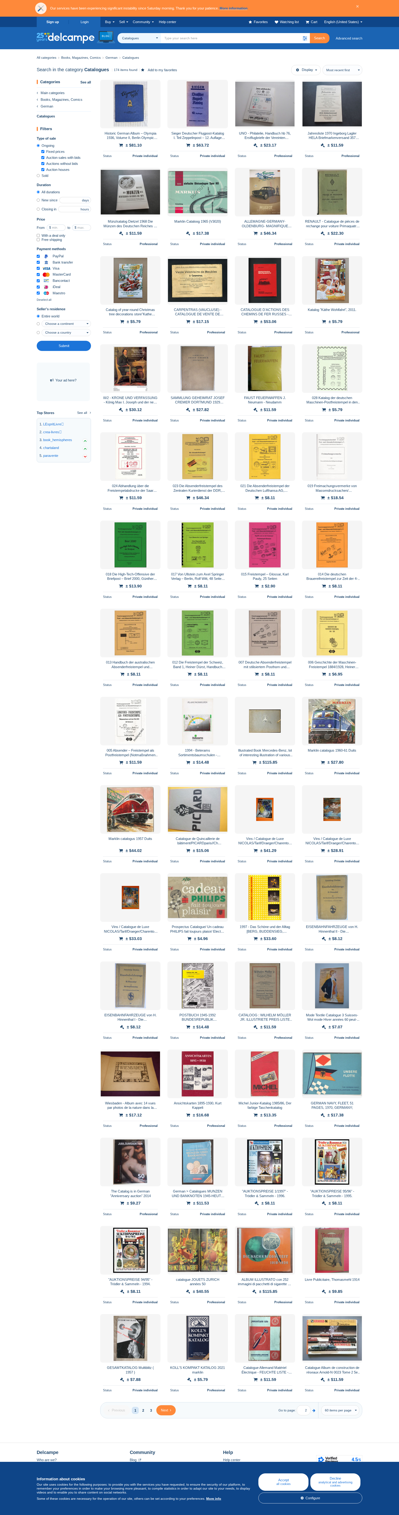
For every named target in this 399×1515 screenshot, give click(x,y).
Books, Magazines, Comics (61, 99)
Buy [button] (108, 22)
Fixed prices (55, 152)
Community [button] (141, 22)
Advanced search (349, 38)
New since (49, 200)
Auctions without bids (62, 164)
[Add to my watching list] (154, 85)
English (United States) (341, 22)
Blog (133, 1460)
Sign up (52, 22)
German (47, 106)
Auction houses (58, 170)
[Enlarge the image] (130, 104)
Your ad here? (65, 380)
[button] (305, 38)
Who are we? (47, 1460)
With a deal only (53, 235)
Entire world (50, 316)
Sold (45, 176)
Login (85, 22)
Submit (64, 346)
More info (213, 1498)
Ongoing (48, 146)
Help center (231, 1460)
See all (85, 82)
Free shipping (52, 240)
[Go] (313, 1410)
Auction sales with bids (63, 158)
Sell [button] (122, 22)
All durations (51, 192)
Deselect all (44, 299)
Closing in (49, 209)
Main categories (53, 93)
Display (307, 70)
